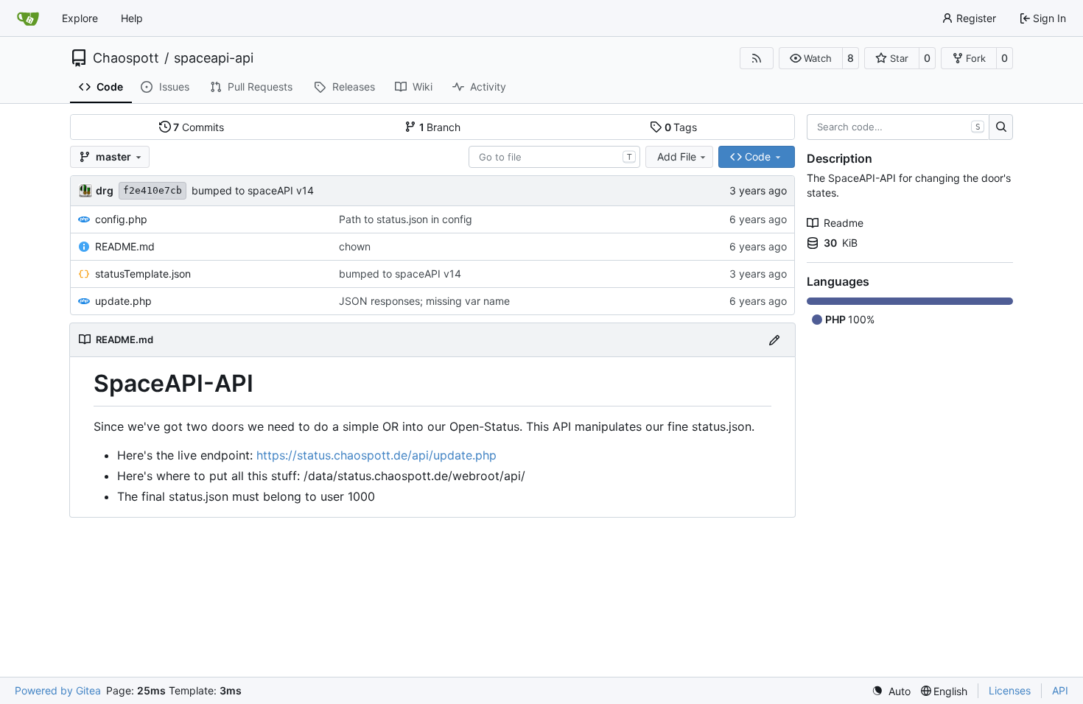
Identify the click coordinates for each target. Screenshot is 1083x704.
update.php (123, 301)
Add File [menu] (676, 156)
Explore (80, 18)
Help (132, 18)
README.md (125, 246)
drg (104, 190)
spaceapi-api (213, 58)
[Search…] (1001, 127)
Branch (440, 127)
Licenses (1010, 690)
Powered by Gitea (58, 690)
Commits (198, 127)
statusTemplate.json (143, 273)
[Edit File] (774, 340)
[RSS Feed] (757, 58)
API (1060, 690)
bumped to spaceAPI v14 (253, 190)
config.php (121, 219)
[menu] (891, 691)
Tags (681, 127)
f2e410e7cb (152, 190)
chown (355, 246)
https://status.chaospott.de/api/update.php (376, 455)
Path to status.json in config (405, 219)
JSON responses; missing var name (424, 301)
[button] (811, 58)
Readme (843, 223)
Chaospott (126, 58)
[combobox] (554, 157)
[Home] (28, 18)
